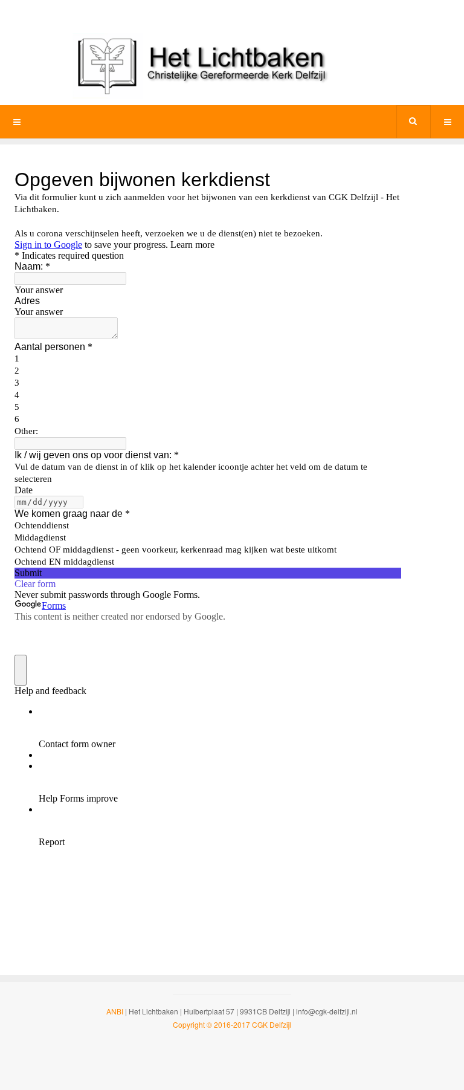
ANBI (114, 1011)
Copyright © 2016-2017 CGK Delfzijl (232, 1024)
